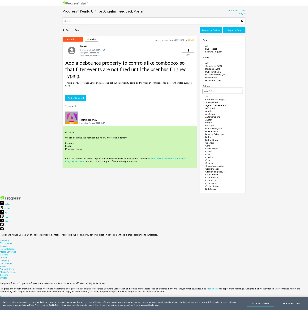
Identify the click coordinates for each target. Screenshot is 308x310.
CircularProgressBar (215, 171)
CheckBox (210, 157)
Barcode (209, 125)
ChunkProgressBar (214, 165)
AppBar (209, 111)
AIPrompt (210, 108)
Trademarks (213, 288)
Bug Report (211, 48)
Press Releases (8, 248)
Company (4, 240)
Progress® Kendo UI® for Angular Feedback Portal (103, 11)
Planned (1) (211, 77)
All (206, 45)
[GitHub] (2, 225)
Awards (4, 246)
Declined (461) (212, 68)
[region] (154, 303)
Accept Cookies (260, 303)
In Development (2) (215, 74)
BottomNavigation (214, 128)
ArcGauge (210, 113)
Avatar (208, 119)
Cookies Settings (291, 303)
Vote (188, 54)
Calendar (209, 142)
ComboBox (210, 183)
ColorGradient (212, 174)
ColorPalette (211, 177)
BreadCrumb (211, 131)
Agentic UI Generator (216, 105)
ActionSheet (211, 102)
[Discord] (2, 229)
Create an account (236, 10)
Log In (242, 13)
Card (207, 145)
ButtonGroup (211, 139)
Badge (208, 122)
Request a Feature (211, 30)
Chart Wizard (211, 148)
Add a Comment (76, 97)
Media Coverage (8, 251)
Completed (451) (213, 66)
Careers (4, 254)
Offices (3, 257)
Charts (208, 151)
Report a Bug (234, 30)
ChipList (209, 163)
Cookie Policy (54, 305)
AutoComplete (212, 116)
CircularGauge (212, 168)
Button (208, 137)
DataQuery (210, 189)
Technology (6, 243)
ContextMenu (212, 186)
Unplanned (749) (213, 80)
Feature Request (213, 51)
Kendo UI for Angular (215, 99)
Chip (207, 160)
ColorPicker (211, 180)
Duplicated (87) (213, 71)
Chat (207, 154)
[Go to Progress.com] (10, 199)
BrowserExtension (214, 134)
